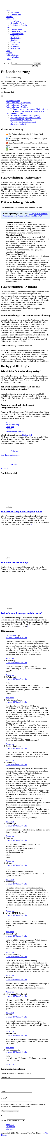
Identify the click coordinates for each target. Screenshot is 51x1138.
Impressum (10, 1125)
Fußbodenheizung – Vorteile (16, 105)
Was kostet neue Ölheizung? (14, 562)
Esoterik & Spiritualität (19, 32)
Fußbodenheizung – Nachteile (17, 107)
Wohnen (9, 59)
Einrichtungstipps (16, 34)
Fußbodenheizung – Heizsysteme (18, 103)
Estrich (8, 422)
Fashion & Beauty (12, 55)
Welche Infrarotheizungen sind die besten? (21, 613)
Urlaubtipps (14, 46)
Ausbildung (14, 12)
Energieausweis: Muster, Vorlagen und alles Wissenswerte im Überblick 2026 (25, 215)
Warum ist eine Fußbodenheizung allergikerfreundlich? (23, 123)
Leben (8, 27)
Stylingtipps (14, 57)
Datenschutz (10, 1127)
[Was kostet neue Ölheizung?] (25, 556)
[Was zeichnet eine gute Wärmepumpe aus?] (25, 505)
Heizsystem (10, 427)
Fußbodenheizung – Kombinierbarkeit (29, 111)
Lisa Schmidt (11, 636)
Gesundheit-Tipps (17, 23)
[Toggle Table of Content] (3, 97)
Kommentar (5, 1077)
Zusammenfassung (13, 101)
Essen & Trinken (16, 29)
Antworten (10, 658)
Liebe (8, 51)
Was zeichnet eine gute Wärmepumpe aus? (21, 511)
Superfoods (14, 21)
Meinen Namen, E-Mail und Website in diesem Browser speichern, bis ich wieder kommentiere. (23, 1106)
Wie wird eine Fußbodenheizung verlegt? (25, 115)
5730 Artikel (27, 435)
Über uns (9, 1129)
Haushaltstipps (15, 38)
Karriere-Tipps (15, 15)
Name (3, 1091)
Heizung (9, 429)
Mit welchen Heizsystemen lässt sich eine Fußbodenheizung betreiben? (25, 119)
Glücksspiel (14, 40)
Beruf (8, 10)
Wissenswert (15, 49)
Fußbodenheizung (12, 425)
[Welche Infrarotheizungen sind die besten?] (25, 606)
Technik (9, 53)
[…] (32, 524)
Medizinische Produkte (19, 25)
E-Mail (3, 1098)
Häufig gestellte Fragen (14, 113)
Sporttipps (14, 44)
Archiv (3, 1120)
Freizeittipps (15, 42)
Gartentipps (14, 36)
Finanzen (9, 17)
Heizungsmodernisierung (15, 431)
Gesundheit (10, 19)
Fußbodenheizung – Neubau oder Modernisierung (29, 109)
